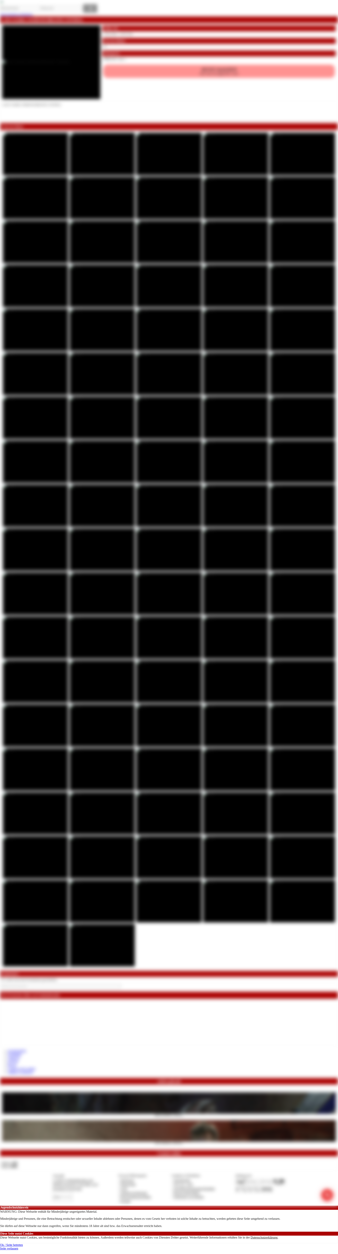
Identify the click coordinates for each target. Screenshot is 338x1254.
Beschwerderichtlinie (187, 1192)
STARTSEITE (17, 1051)
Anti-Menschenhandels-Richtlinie (194, 1188)
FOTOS (13, 1061)
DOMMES (15, 1054)
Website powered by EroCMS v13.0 (75, 1184)
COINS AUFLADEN (21, 1069)
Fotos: (9, 1166)
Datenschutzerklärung (264, 1237)
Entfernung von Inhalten (189, 1197)
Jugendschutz (182, 1180)
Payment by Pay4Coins (67, 1188)
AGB (123, 1188)
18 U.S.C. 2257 (183, 1184)
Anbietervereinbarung (133, 1192)
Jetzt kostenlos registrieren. (16, 14)
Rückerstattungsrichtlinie (135, 1197)
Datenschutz (128, 1184)
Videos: (9, 1163)
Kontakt (125, 1201)
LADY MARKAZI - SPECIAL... (169, 1143)
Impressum (127, 1180)
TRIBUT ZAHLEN (20, 1072)
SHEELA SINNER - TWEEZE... (169, 1115)
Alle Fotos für (219, 71)
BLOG (12, 1065)
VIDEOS (14, 1058)
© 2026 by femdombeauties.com (73, 1180)
